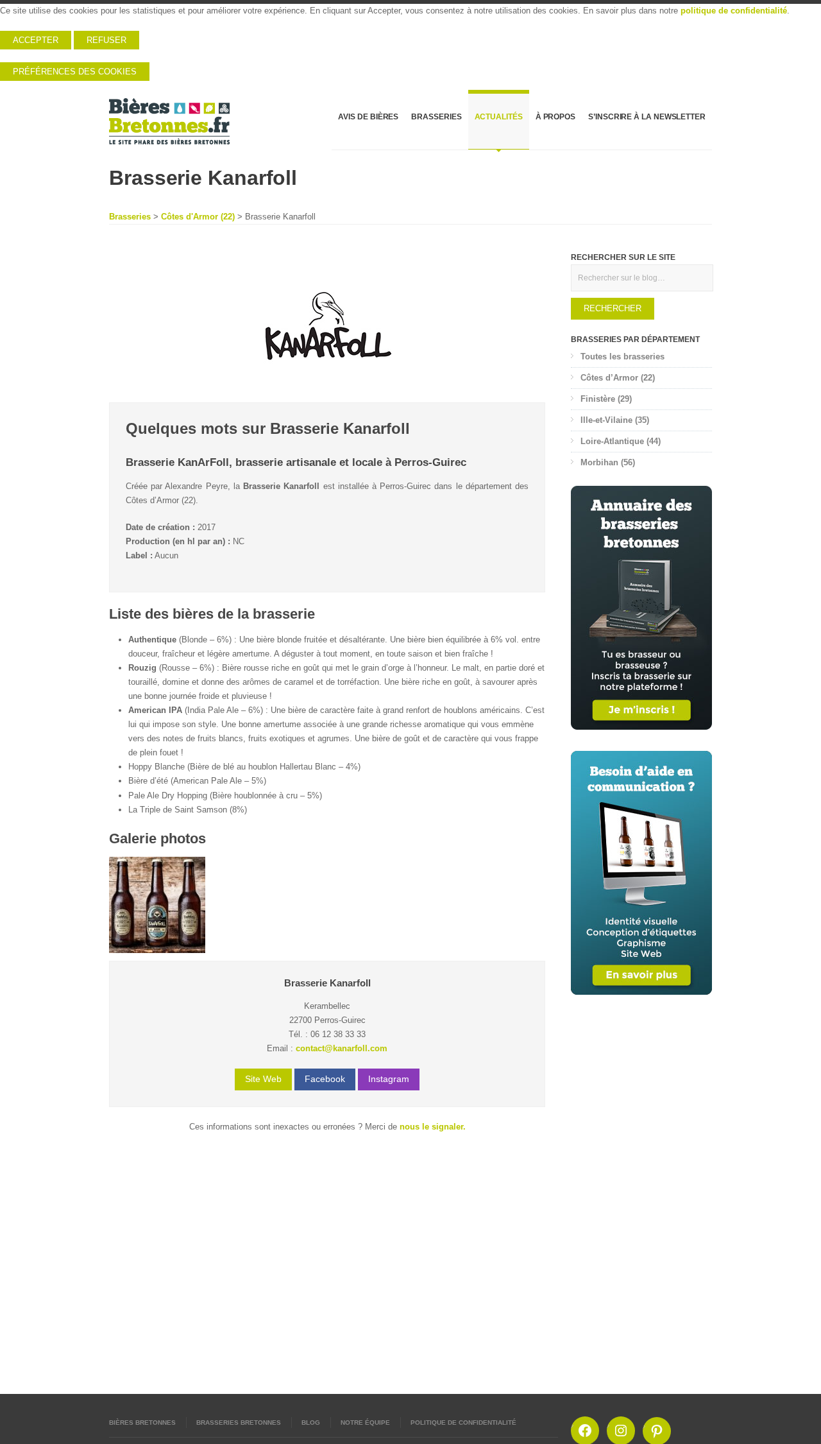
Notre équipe (365, 1422)
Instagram (388, 1079)
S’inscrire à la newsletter (647, 116)
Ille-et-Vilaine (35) (614, 420)
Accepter (35, 40)
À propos (555, 116)
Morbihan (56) (607, 462)
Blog (310, 1422)
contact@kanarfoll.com (341, 1048)
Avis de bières (368, 116)
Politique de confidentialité (463, 1422)
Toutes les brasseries (622, 356)
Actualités (499, 116)
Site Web (263, 1079)
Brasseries (436, 116)
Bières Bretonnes (142, 1422)
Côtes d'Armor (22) (198, 216)
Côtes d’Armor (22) (617, 377)
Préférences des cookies (75, 71)
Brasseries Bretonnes (238, 1422)
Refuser (106, 40)
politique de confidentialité (734, 10)
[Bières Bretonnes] (170, 121)
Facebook (325, 1079)
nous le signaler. (433, 1126)
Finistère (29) (606, 399)
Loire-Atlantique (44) (620, 441)
